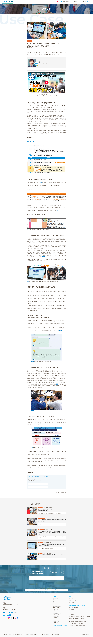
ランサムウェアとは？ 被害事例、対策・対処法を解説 (77, 628)
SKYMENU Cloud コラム (73, 612)
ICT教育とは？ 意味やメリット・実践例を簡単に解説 (77, 625)
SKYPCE (54, 602)
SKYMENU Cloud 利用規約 (7, 634)
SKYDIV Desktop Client (56, 604)
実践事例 (73, 3)
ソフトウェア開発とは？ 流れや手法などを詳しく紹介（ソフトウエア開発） (79, 616)
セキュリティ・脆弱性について (54, 634)
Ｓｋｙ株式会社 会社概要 (44, 634)
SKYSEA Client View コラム (73, 611)
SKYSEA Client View (57, 599)
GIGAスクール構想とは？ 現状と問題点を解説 (76, 623)
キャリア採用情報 (71, 602)
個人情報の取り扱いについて (17, 634)
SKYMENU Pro (56, 622)
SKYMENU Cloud (57, 614)
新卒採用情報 (71, 598)
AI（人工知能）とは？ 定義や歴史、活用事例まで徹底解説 (77, 621)
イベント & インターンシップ (73, 600)
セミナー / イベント (52, 585)
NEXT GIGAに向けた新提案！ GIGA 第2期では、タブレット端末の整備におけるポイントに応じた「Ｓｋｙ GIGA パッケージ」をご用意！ (46, 589)
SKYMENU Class (56, 619)
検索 (83, 1)
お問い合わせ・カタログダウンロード (85, 3)
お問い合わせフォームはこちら (57, 572)
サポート (77, 3)
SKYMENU (54, 611)
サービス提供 (64, 585)
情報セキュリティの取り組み (34, 634)
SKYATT (55, 610)
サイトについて (26, 634)
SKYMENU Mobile (56, 617)
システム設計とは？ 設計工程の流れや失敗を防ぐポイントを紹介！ (78, 619)
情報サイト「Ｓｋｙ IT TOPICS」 (73, 607)
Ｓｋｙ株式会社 (87, 634)
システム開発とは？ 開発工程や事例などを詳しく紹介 (77, 618)
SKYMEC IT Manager (57, 607)
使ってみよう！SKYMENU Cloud (76, 1)
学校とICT (54, 627)
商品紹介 (29, 585)
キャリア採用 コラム (72, 614)
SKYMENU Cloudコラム (66, 1)
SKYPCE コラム (71, 609)
